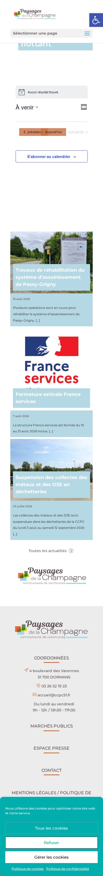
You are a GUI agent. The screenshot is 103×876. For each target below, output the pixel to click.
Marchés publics (51, 726)
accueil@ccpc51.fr (54, 695)
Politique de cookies (28, 869)
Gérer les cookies (51, 857)
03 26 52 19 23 (54, 686)
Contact (51, 770)
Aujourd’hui (53, 132)
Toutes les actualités (48, 550)
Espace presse (51, 748)
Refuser (51, 842)
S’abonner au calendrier (48, 156)
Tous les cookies (51, 828)
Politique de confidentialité (67, 869)
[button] (96, 20)
